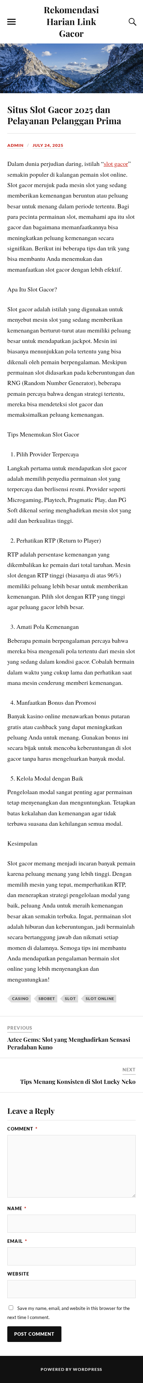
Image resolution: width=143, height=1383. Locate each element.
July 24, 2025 (48, 145)
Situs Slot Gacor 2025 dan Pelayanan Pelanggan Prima (64, 114)
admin (15, 145)
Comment (22, 1129)
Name (16, 1208)
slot (70, 998)
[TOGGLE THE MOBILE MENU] (11, 22)
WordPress (87, 1369)
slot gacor (116, 163)
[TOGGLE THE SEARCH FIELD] (131, 22)
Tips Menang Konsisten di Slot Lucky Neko (78, 1081)
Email (17, 1241)
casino (20, 998)
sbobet (47, 998)
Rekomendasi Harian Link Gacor (71, 21)
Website (18, 1274)
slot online (100, 998)
